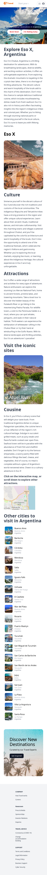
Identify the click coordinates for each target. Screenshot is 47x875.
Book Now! (14, 32)
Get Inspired (17, 756)
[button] (20, 186)
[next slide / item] (41, 164)
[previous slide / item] (5, 164)
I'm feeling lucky (30, 32)
